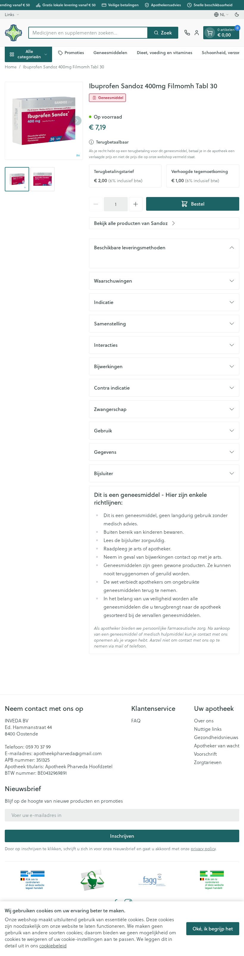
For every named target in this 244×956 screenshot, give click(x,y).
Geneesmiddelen (110, 53)
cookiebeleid (53, 945)
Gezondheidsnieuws (216, 737)
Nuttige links (208, 729)
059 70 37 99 (38, 746)
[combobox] (88, 33)
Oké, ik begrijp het (213, 928)
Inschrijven (122, 835)
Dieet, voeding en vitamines (164, 53)
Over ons (204, 720)
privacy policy (203, 848)
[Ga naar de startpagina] (13, 33)
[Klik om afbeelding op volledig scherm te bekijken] (44, 121)
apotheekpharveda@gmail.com (68, 753)
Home (11, 67)
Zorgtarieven (208, 762)
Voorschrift (205, 754)
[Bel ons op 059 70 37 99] (187, 33)
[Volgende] (77, 120)
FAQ (136, 720)
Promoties (74, 53)
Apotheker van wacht (216, 745)
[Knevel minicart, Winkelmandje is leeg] (209, 32)
